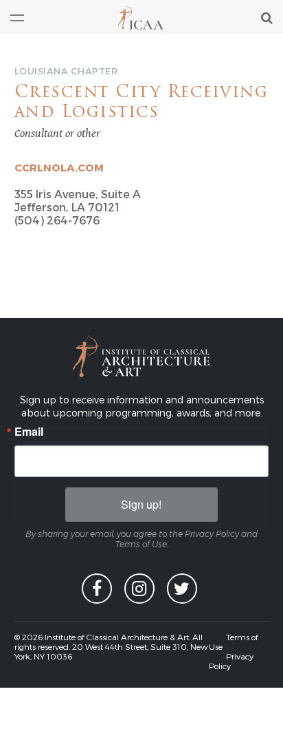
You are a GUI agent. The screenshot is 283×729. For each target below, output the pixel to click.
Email (28, 431)
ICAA (141, 18)
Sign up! (141, 504)
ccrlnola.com (59, 167)
